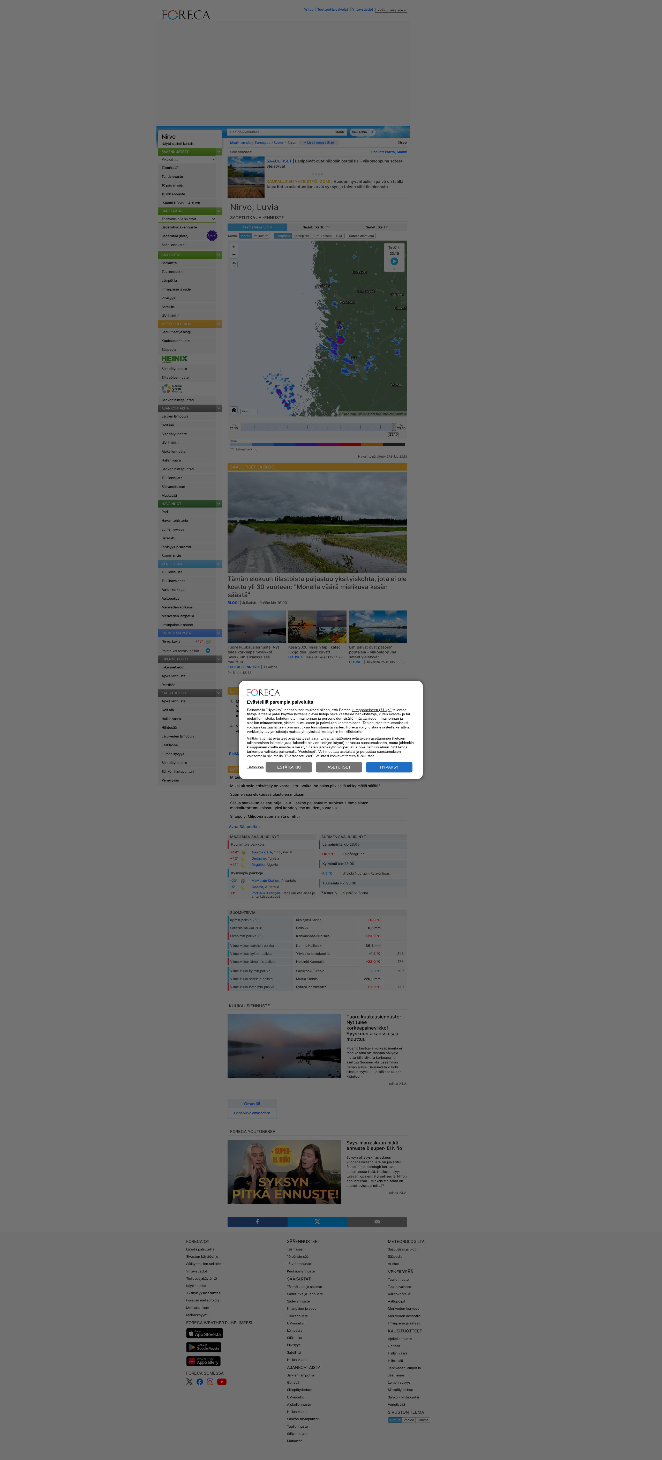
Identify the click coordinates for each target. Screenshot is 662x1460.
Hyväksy (389, 767)
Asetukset (339, 767)
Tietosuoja (255, 767)
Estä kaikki (289, 767)
